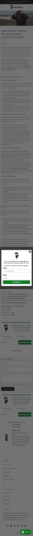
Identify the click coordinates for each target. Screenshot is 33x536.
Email (4, 275)
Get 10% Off (16, 282)
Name (5, 268)
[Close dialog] (30, 251)
